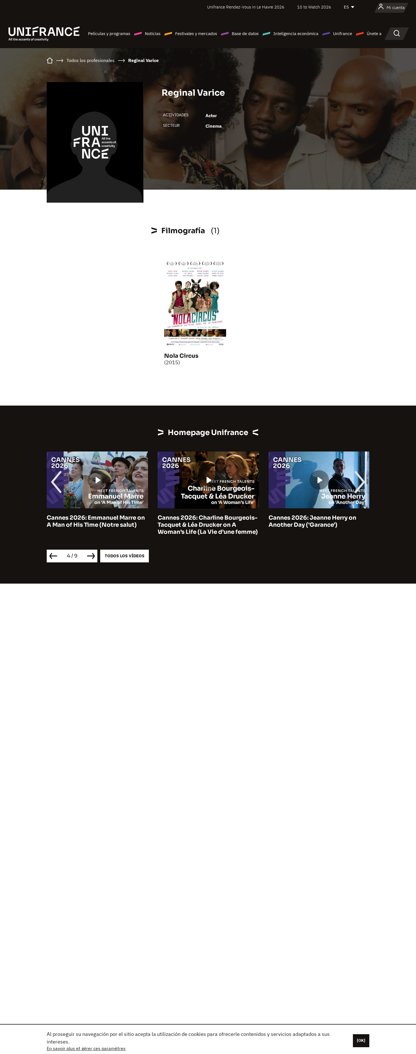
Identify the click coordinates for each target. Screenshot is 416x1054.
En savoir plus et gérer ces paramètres (86, 1048)
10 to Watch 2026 (314, 7)
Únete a (374, 33)
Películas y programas (109, 33)
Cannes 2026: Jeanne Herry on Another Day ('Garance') (312, 521)
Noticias (152, 33)
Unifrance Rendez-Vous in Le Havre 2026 (245, 7)
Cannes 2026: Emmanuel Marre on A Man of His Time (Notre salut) (96, 521)
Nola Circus (181, 355)
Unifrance (342, 33)
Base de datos (245, 33)
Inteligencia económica (295, 33)
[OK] (361, 1040)
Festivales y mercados (196, 33)
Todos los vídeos (124, 555)
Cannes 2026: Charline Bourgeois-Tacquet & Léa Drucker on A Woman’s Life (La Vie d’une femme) (208, 524)
